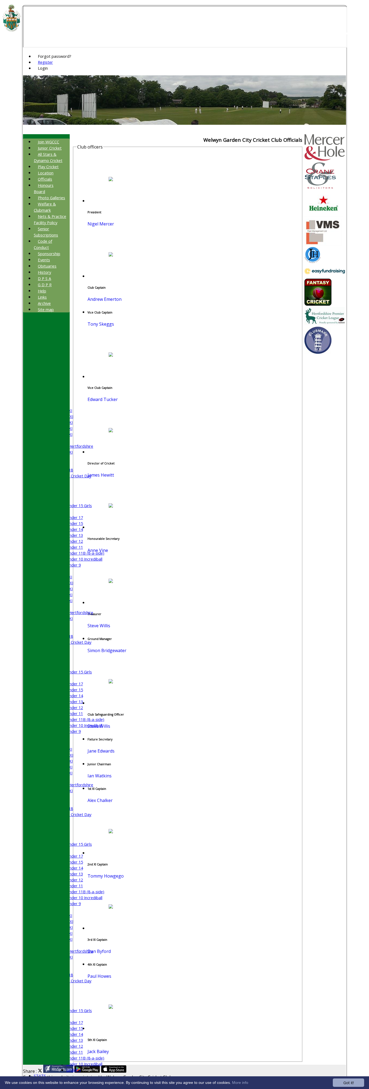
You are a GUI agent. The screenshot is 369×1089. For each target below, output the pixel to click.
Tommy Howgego (106, 876)
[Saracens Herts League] (324, 324)
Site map (46, 309)
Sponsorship (49, 253)
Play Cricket (48, 166)
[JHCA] (312, 261)
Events (44, 259)
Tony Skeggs (101, 324)
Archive (44, 303)
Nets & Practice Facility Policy (50, 219)
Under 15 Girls (79, 505)
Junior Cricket (50, 148)
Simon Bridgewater (107, 650)
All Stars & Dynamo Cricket (48, 157)
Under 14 (74, 529)
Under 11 (74, 547)
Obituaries (47, 266)
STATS (40, 1075)
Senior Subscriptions (46, 232)
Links (42, 297)
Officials (45, 179)
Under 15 (74, 523)
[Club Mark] (317, 352)
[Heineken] (323, 216)
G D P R (45, 284)
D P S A (44, 278)
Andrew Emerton (105, 299)
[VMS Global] (323, 244)
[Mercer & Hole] (324, 159)
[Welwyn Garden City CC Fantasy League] (317, 304)
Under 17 (74, 517)
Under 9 (73, 565)
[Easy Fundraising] (324, 276)
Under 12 (74, 541)
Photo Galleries (51, 197)
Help (42, 291)
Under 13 (74, 535)
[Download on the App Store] (114, 1071)
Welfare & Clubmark (45, 207)
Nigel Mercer (101, 224)
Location (45, 173)
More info (240, 1082)
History (44, 272)
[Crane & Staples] (320, 187)
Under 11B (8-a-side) (85, 553)
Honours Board (43, 188)
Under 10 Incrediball (84, 559)
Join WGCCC (48, 141)
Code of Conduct (43, 244)
